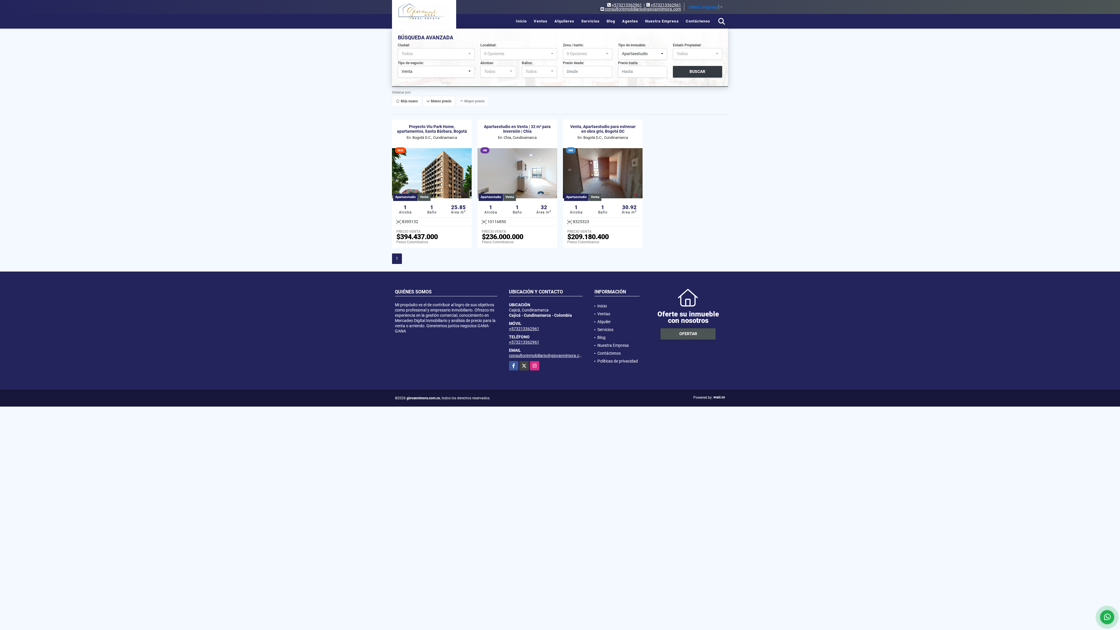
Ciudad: (404, 45)
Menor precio (441, 101)
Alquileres (564, 21)
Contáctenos (698, 21)
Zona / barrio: (573, 45)
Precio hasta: (628, 63)
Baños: (527, 63)
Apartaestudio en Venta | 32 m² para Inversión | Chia (517, 129)
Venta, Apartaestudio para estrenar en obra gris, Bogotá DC (603, 129)
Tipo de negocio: (411, 63)
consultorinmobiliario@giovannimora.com (547, 355)
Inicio (521, 21)
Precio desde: (573, 63)
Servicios (590, 21)
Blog (611, 21)
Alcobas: (487, 63)
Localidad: (488, 45)
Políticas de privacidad (617, 361)
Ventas (540, 21)
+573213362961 (627, 5)
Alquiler (604, 321)
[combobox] (436, 54)
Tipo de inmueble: (632, 45)
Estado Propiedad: (687, 45)
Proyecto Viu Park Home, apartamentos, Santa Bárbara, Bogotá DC (432, 131)
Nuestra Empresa (662, 21)
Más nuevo (409, 101)
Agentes (630, 21)
